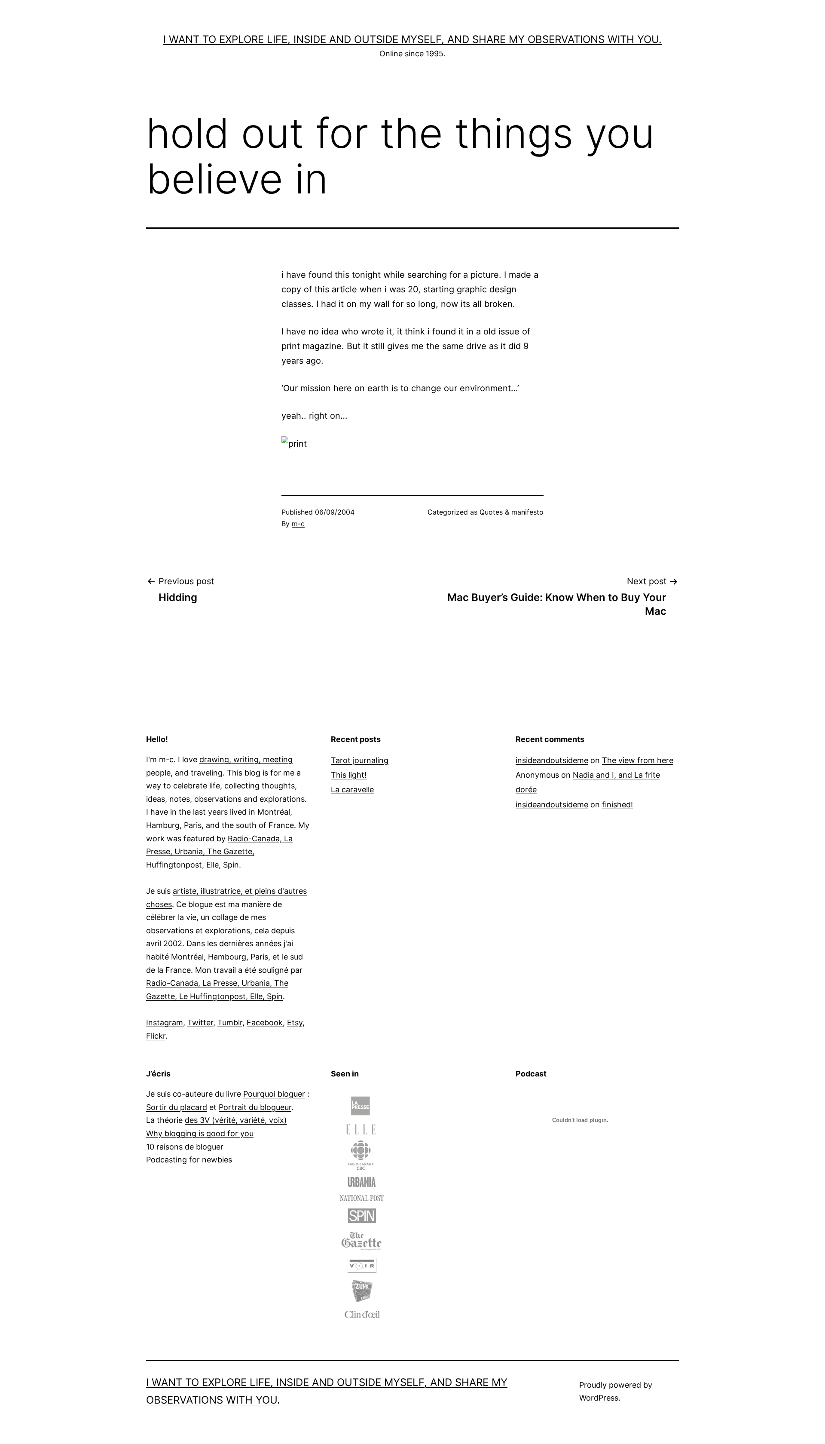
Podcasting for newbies (189, 1159)
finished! (617, 804)
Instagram (164, 1022)
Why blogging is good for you (200, 1133)
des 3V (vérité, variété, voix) (236, 1120)
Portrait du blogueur (255, 1107)
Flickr (155, 1035)
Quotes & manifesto (512, 512)
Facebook (265, 1022)
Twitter (200, 1022)
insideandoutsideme (552, 760)
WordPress (598, 1397)
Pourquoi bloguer (274, 1093)
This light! (349, 774)
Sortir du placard (176, 1107)
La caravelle (352, 789)
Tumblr (229, 1022)
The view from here (637, 760)
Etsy (294, 1022)
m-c (298, 523)
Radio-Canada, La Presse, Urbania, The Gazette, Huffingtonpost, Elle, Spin (219, 851)
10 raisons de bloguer (184, 1146)
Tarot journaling (359, 760)
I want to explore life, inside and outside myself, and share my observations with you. (412, 39)
